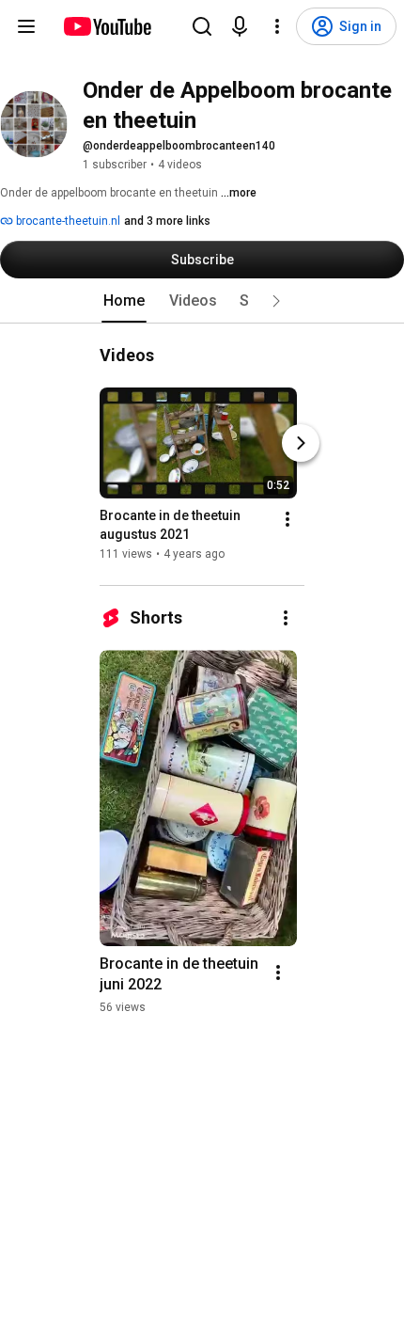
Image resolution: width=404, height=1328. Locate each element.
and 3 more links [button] (167, 221)
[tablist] (202, 301)
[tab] (124, 301)
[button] (276, 301)
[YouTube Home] (106, 26)
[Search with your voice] (239, 26)
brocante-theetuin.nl (66, 221)
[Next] (300, 443)
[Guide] (26, 26)
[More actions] (287, 519)
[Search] (202, 26)
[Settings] (277, 26)
